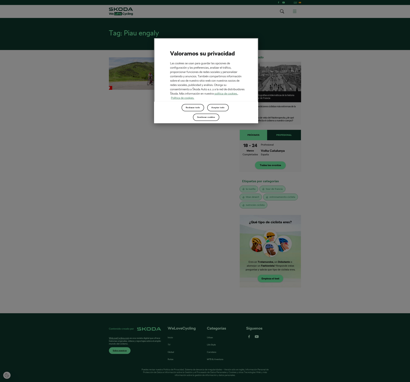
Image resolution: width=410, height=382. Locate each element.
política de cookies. (226, 93)
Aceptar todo (217, 107)
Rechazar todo (193, 107)
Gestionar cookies (206, 117)
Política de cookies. (182, 98)
